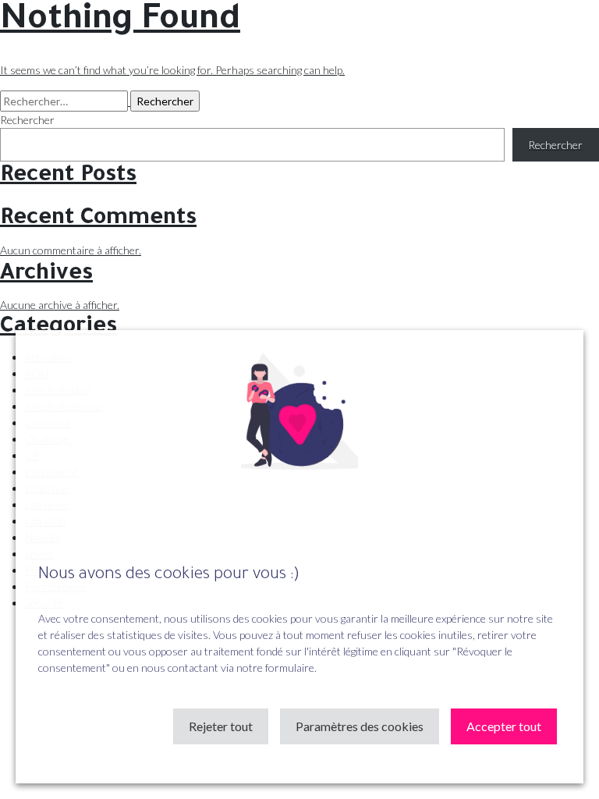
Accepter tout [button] (503, 726)
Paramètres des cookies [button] (360, 726)
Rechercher (27, 119)
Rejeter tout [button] (221, 726)
